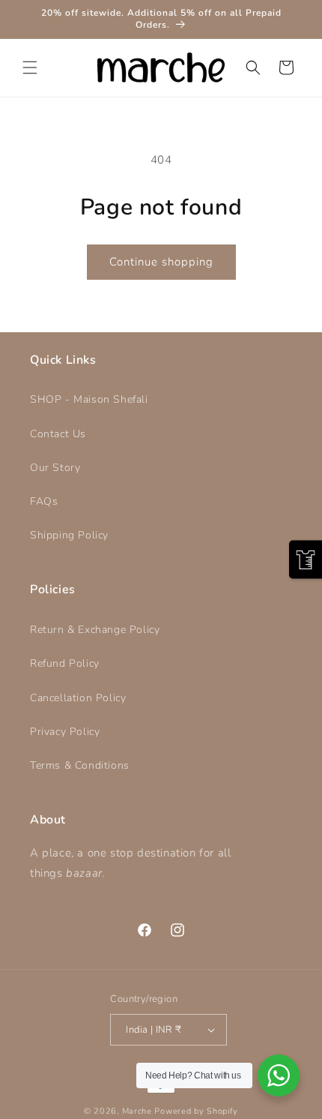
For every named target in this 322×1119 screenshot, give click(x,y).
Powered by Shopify (196, 1111)
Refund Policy (65, 663)
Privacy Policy (65, 731)
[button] (29, 67)
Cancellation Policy (78, 698)
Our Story (55, 467)
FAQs (44, 501)
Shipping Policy (69, 535)
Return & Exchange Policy (95, 629)
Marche (137, 1111)
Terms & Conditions (80, 765)
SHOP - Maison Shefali (89, 399)
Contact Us (58, 434)
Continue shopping (161, 261)
